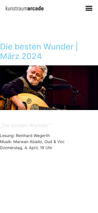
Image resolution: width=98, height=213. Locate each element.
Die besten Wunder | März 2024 (39, 51)
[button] (88, 8)
